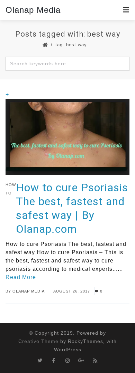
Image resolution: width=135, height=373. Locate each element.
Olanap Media (33, 10)
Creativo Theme (38, 341)
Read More (21, 277)
